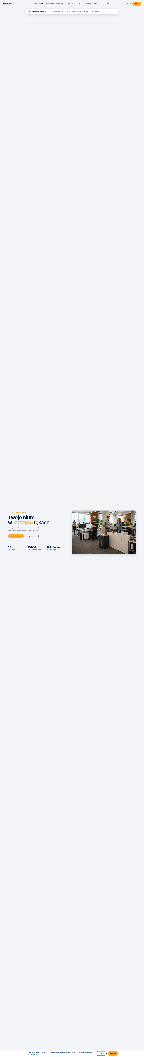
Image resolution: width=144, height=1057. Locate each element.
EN (130, 3)
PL (128, 3)
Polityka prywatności (31, 1054)
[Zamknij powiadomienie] (115, 11)
